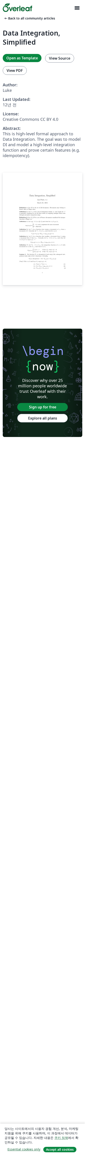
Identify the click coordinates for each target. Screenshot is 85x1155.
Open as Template (22, 58)
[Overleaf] (17, 7)
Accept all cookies (60, 1149)
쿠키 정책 (61, 1138)
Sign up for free (42, 407)
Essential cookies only (23, 1149)
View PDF (15, 70)
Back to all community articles (29, 18)
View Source (59, 58)
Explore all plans (42, 418)
